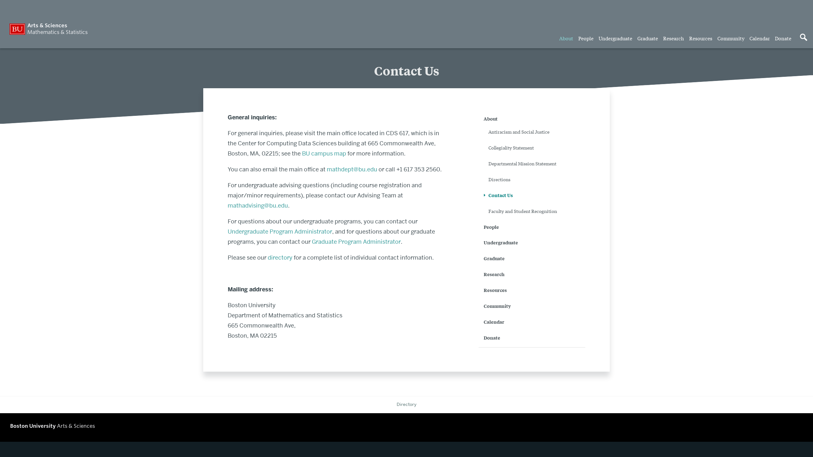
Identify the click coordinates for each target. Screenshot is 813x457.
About (566, 38)
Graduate (647, 38)
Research (673, 38)
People (586, 38)
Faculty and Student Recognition (522, 211)
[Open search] (803, 37)
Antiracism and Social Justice (518, 132)
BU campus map (324, 153)
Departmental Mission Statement (522, 163)
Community (730, 38)
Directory (406, 404)
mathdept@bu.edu (352, 169)
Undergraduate (615, 38)
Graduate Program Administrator (356, 241)
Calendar (759, 38)
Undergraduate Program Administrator (280, 231)
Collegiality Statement (511, 147)
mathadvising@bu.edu (258, 205)
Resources (700, 38)
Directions (499, 179)
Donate (783, 38)
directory (280, 257)
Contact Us (500, 195)
